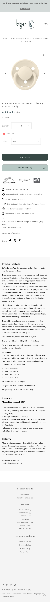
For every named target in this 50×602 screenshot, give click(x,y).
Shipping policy (39, 594)
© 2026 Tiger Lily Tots (9, 589)
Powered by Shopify (24, 589)
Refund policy (6, 594)
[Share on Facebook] (10, 241)
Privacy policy (16, 594)
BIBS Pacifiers (15, 38)
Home (4, 38)
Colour (4, 141)
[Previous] (6, 74)
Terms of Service (25, 541)
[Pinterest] (6, 585)
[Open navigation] (7, 24)
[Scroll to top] (44, 595)
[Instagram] (10, 585)
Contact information (8, 597)
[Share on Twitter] (15, 241)
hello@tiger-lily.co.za (25, 498)
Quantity (5, 126)
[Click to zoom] (44, 55)
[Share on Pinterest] (20, 241)
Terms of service (27, 594)
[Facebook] (3, 585)
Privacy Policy (25, 552)
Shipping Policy (25, 545)
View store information (11, 233)
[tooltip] (44, 167)
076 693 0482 (25, 494)
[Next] (44, 74)
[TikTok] (15, 585)
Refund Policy (25, 548)
